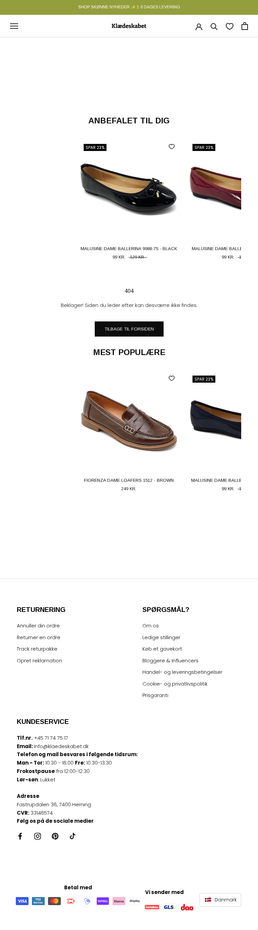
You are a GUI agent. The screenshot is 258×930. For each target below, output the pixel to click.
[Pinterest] (55, 836)
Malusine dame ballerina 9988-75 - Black (129, 248)
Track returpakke (37, 648)
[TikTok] (72, 836)
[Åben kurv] (245, 26)
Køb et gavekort (162, 648)
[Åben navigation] (14, 26)
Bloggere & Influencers (170, 660)
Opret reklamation (39, 660)
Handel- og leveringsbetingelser (182, 671)
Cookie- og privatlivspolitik (175, 683)
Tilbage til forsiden (129, 329)
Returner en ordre (38, 637)
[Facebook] (20, 836)
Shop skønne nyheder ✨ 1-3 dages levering (129, 7)
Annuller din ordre (38, 625)
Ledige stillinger (161, 637)
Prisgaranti (155, 695)
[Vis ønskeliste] (229, 26)
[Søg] (214, 26)
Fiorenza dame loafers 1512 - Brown (129, 480)
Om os (150, 625)
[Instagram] (37, 836)
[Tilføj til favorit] (171, 146)
